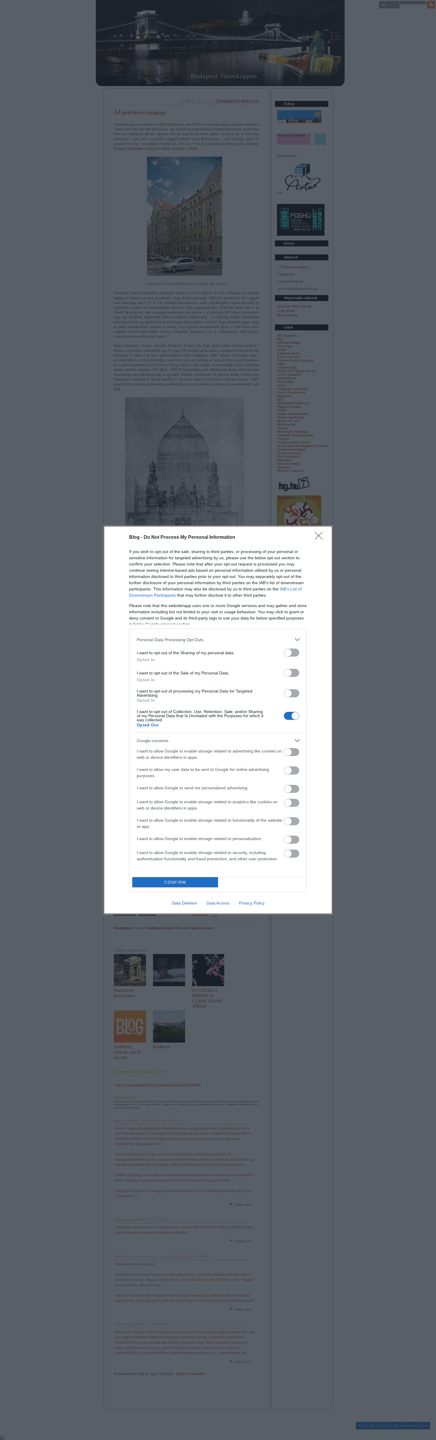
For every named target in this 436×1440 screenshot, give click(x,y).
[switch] (291, 653)
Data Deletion (184, 903)
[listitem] (218, 639)
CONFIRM (175, 882)
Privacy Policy (252, 903)
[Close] (320, 537)
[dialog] (218, 720)
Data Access (218, 903)
